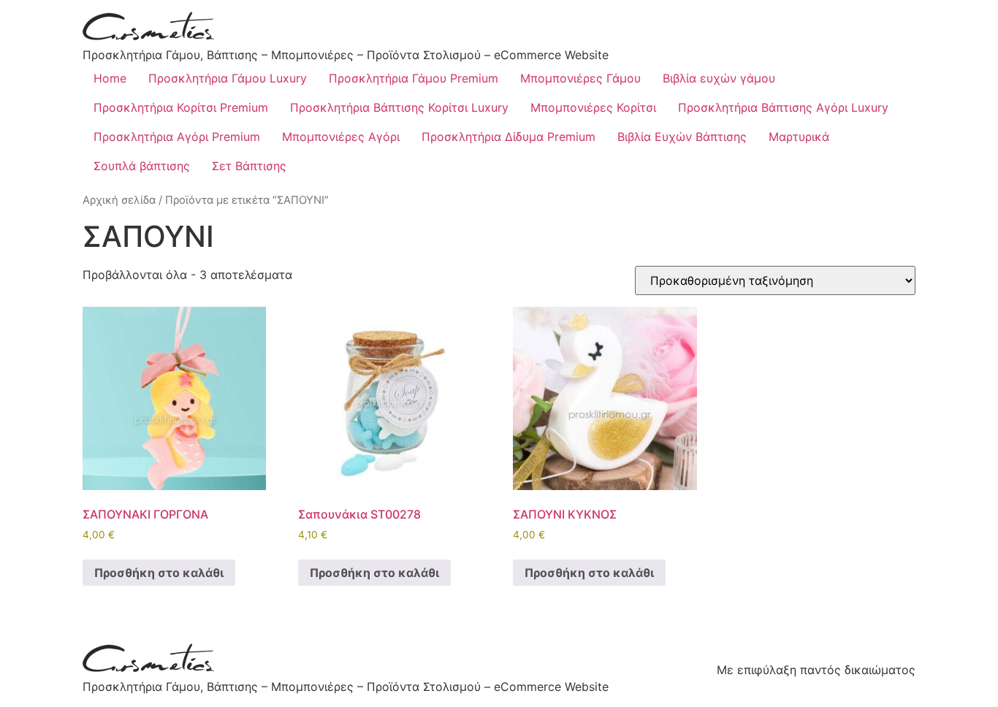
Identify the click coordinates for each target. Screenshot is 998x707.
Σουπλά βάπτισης (142, 165)
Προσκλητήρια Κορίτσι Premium (181, 107)
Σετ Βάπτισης (249, 165)
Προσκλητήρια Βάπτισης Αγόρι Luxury (783, 107)
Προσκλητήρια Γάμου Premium (413, 78)
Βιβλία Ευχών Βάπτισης (682, 136)
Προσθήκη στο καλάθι (159, 572)
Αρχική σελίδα (119, 200)
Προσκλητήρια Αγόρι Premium (177, 136)
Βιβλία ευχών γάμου (719, 78)
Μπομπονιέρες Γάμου (580, 78)
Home (110, 78)
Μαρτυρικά (799, 136)
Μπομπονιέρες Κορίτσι (593, 107)
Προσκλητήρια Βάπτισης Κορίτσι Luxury (399, 107)
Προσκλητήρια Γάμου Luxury (227, 78)
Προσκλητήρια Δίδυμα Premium (508, 136)
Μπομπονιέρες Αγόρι (341, 136)
